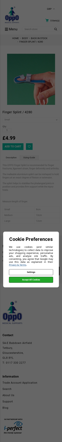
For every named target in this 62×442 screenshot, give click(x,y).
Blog (5, 407)
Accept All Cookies (31, 279)
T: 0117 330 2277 (14, 362)
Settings (31, 272)
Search (7, 389)
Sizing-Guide (29, 157)
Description (11, 157)
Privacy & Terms (17, 264)
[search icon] (55, 29)
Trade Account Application (19, 382)
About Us (8, 395)
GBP (49, 9)
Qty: (4, 126)
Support (7, 401)
